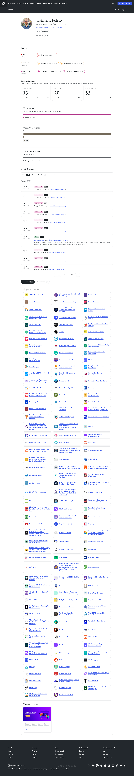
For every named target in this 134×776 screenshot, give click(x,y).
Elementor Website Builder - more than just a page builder (98, 409)
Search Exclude (93, 567)
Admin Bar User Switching (67, 302)
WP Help (32, 667)
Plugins (34, 754)
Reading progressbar (95, 541)
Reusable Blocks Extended (38, 557)
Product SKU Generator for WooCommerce (38, 541)
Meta (55, 175)
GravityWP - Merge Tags (37, 442)
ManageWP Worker (35, 475)
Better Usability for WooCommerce (35, 346)
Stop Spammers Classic (96, 600)
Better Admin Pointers (66, 339)
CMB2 (90, 360)
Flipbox (90, 426)
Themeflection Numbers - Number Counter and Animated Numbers (39, 622)
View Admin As (64, 637)
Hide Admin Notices (94, 442)
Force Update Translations (38, 435)
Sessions (62, 586)
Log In (123, 10)
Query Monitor (64, 541)
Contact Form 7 (64, 381)
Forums (48, 175)
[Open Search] (113, 3)
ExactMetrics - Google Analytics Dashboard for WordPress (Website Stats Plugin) (38, 426)
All (28, 175)
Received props (39, 240)
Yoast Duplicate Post (66, 695)
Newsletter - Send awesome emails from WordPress (98, 501)
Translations (42, 282)
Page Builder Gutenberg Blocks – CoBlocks (96, 509)
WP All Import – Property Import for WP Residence (98, 653)
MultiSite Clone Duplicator (68, 501)
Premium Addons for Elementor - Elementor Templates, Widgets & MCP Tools (98, 532)
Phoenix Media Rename (96, 517)
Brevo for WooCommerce (37, 353)
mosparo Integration (95, 492)
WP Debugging (93, 660)
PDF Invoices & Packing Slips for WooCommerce (68, 517)
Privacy (10, 757)
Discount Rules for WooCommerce (94, 395)
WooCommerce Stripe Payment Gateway (95, 645)
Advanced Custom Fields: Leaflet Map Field (38, 317)
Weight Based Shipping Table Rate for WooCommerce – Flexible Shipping (39, 645)
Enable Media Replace (66, 417)
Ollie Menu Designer (66, 509)
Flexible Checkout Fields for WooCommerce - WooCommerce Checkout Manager (68, 426)
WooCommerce (64, 645)
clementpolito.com (42, 27)
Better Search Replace (95, 339)
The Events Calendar (36, 614)
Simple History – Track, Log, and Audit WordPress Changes (69, 593)
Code (33, 175)
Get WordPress (124, 3)
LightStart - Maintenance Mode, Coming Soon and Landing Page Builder (37, 459)
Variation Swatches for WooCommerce (37, 637)
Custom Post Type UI (66, 388)
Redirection (92, 549)
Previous (57, 275)
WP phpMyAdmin (35, 673)
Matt (105, 751)
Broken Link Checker (66, 353)
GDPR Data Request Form (67, 435)
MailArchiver (92, 459)
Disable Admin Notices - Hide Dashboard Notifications (39, 395)
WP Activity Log (64, 653)
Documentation (60, 751)
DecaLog (91, 388)
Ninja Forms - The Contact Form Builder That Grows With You (39, 509)
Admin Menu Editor (35, 309)
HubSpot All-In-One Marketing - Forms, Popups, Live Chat (39, 450)
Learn (57, 748)
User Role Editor (64, 630)
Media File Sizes (34, 483)
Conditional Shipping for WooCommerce (67, 374)
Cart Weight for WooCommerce (34, 360)
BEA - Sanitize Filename (96, 332)
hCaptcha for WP (64, 442)
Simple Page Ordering (95, 593)
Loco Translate (64, 459)
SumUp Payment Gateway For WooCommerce (39, 607)
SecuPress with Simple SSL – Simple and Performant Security (39, 578)
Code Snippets (34, 367)
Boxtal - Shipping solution (67, 346)
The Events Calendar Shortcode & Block (66, 614)
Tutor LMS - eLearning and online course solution (97, 622)
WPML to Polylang (65, 688)
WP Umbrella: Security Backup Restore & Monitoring (69, 680)
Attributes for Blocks (66, 325)
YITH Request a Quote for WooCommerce (38, 694)
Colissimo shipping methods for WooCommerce (68, 367)
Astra (26, 730)
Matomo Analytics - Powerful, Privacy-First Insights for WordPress (69, 475)
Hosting (10, 754)
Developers (59, 754)
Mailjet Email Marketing (37, 467)
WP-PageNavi (93, 680)
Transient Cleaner (65, 622)
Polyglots (41, 175)
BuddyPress (108, 757)
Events (81, 751)
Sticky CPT (33, 600)
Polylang (91, 524)
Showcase (35, 748)
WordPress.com (109, 748)
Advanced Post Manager (67, 318)
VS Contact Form (93, 637)
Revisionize (63, 557)
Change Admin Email (66, 360)
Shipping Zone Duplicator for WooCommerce (39, 593)
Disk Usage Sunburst (36, 402)
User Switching (93, 630)
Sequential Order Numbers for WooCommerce (39, 586)
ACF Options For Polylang (37, 295)
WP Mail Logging (64, 667)
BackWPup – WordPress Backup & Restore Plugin (37, 332)
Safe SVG (32, 567)
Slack (66, 240)
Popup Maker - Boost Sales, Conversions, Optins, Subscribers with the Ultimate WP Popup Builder (39, 532)
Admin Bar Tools (34, 302)
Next (77, 275)
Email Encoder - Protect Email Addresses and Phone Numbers (39, 416)
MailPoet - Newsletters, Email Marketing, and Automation (98, 467)
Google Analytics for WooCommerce (95, 435)
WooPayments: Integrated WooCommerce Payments (38, 653)
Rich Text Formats (94, 557)
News (9, 751)
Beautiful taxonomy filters (38, 339)
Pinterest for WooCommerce (39, 524)
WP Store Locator (35, 680)
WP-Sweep (33, 688)
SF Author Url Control (95, 586)
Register (117, 10)
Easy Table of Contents (96, 402)
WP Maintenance (94, 667)
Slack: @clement (57, 27)
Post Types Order (65, 533)
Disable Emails (64, 395)
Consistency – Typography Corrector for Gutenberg (38, 381)
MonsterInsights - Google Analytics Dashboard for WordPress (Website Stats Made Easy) (68, 492)
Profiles (10, 10)
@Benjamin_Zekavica (55, 240)
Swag (82, 757)
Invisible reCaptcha (95, 450)
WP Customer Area (65, 660)
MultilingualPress (35, 501)
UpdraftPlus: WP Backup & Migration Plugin (38, 630)
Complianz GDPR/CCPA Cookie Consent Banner (39, 374)
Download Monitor (65, 402)
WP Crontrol (33, 660)
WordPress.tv (60, 757)
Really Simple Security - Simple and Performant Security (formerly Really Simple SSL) (39, 549)
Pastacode (33, 517)
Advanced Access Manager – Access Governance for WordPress (68, 309)
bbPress (61, 332)
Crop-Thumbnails (35, 388)
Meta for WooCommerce (37, 492)
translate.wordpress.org (57, 189)
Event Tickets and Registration (98, 417)
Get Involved (83, 748)
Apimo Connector (35, 325)
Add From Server (93, 295)
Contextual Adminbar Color (97, 381)
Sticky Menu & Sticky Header (68, 600)
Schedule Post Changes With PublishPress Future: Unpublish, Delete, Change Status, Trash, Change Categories (69, 567)
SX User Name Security (66, 607)
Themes (34, 751)
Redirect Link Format (66, 549)
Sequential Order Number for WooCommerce (98, 578)
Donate (82, 754)
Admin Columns (93, 302)
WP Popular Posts (65, 673)
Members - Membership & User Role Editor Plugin (67, 483)
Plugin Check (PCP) (65, 524)
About (10, 748)
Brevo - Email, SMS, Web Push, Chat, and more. (98, 346)
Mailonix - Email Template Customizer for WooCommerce (69, 467)
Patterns (34, 757)
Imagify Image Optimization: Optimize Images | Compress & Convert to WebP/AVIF (69, 450)
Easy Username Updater (37, 409)
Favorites (27, 282)
